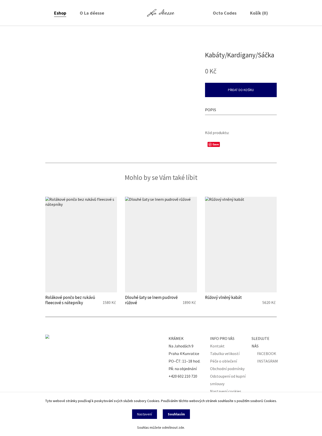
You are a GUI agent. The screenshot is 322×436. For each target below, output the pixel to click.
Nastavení (144, 414)
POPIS (210, 109)
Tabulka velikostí (224, 353)
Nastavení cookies (225, 391)
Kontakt (217, 345)
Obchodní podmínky (227, 368)
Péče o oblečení (223, 361)
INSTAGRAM (267, 361)
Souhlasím (176, 414)
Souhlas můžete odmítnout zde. (161, 427)
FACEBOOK (266, 353)
